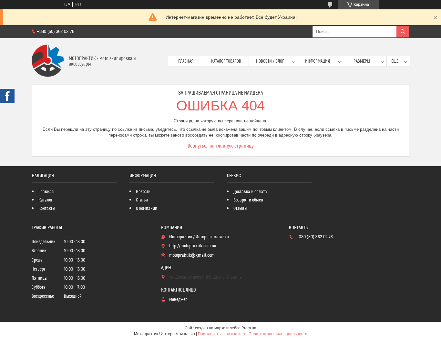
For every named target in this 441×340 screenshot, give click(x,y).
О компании (146, 208)
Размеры (362, 61)
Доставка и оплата (250, 191)
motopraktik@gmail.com (192, 255)
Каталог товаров (226, 61)
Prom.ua (248, 328)
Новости (143, 191)
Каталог (45, 200)
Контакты (46, 208)
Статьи (142, 200)
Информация (317, 61)
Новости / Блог (270, 61)
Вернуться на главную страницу (221, 146)
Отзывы (240, 208)
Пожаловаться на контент (222, 334)
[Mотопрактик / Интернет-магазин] (48, 61)
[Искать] (402, 31)
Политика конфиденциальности (278, 334)
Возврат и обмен (248, 200)
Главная (186, 61)
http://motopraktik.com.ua (192, 246)
